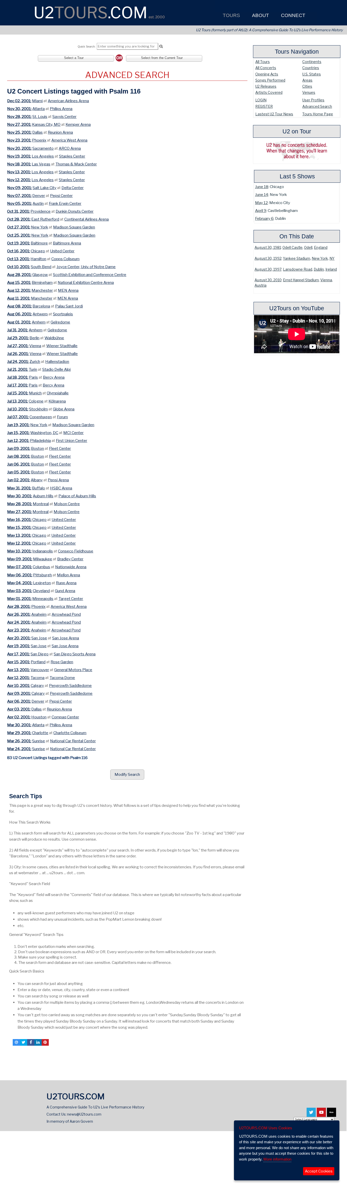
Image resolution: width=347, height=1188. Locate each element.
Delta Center (72, 187)
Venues (308, 92)
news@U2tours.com (84, 1114)
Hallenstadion (57, 361)
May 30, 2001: (19, 495)
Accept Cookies (319, 1171)
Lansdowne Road (297, 269)
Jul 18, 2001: (17, 377)
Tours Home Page (317, 114)
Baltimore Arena (67, 243)
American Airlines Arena (68, 100)
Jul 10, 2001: (17, 409)
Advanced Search (317, 106)
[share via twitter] (23, 1042)
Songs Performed (270, 80)
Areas (307, 80)
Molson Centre (67, 503)
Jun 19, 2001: (18, 424)
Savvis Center (64, 116)
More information (277, 1159)
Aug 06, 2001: (19, 314)
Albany (37, 479)
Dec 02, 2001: (19, 100)
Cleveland (41, 590)
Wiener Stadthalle (61, 345)
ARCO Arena (70, 148)
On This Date (296, 236)
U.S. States (311, 74)
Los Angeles (43, 156)
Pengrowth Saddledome (70, 685)
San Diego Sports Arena (75, 654)
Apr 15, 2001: (18, 661)
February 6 (264, 218)
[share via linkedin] (37, 1042)
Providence (40, 211)
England (320, 247)
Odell (308, 247)
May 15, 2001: (19, 527)
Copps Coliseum (65, 258)
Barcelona (41, 306)
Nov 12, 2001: (19, 179)
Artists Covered (268, 92)
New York (320, 258)
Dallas (37, 132)
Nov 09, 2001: (19, 187)
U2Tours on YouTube (296, 308)
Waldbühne (54, 337)
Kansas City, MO (46, 124)
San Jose (39, 638)
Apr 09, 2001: (19, 693)
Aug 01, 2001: (19, 322)
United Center (62, 251)
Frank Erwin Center (65, 203)
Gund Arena (65, 590)
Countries (310, 68)
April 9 (260, 210)
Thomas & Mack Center (76, 164)
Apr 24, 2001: (18, 622)
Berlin (34, 337)
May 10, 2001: (19, 551)
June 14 (261, 194)
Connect (292, 15)
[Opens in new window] (311, 1114)
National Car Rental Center (73, 740)
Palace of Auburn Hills (77, 495)
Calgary (37, 685)
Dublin (319, 269)
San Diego (39, 654)
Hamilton (38, 258)
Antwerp (40, 314)
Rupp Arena (66, 582)
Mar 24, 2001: (19, 748)
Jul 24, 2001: (18, 361)
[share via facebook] (30, 1042)
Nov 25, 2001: (19, 132)
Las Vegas (41, 164)
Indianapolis (42, 551)
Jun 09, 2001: (18, 448)
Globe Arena (63, 409)
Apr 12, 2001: (18, 677)
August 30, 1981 (268, 247)
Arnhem (38, 322)
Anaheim (38, 614)
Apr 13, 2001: (18, 669)
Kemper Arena (78, 124)
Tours (231, 15)
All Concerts (265, 68)
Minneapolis (42, 598)
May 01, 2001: (19, 598)
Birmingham (42, 282)
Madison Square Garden (74, 227)
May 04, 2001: (19, 582)
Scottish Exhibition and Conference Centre (89, 274)
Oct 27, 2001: (18, 227)
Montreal (41, 503)
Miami (37, 100)
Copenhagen (40, 416)
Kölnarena (57, 401)
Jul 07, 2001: (18, 416)
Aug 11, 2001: (18, 298)
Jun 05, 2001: (18, 472)
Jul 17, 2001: (17, 385)
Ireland (331, 269)
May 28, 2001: (19, 503)
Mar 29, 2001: (19, 732)
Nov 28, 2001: (19, 116)
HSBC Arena (61, 488)
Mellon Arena (68, 575)
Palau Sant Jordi (69, 306)
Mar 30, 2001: (19, 724)
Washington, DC (44, 432)
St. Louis (39, 116)
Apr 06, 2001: (19, 701)
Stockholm (38, 409)
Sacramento (43, 148)
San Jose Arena (65, 638)
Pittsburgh (42, 575)
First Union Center (71, 440)
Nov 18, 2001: (19, 164)
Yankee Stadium (296, 258)
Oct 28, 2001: (18, 219)
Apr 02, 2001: (18, 717)
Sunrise (38, 740)
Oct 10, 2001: (18, 266)
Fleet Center (60, 448)
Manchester (42, 290)
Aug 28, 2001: (19, 274)
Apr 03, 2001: (18, 709)
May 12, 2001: (19, 543)
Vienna (326, 280)
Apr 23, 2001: (18, 630)
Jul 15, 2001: (17, 393)
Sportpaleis (63, 314)
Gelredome (60, 322)
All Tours (262, 61)
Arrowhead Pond (66, 614)
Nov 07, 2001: (19, 195)
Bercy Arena (54, 377)
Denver (38, 195)
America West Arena (69, 140)
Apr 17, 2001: (18, 654)
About (260, 15)
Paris (33, 377)
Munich (35, 393)
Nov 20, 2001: (19, 148)
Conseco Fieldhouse (75, 551)
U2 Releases (265, 86)
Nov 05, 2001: (19, 203)
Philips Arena (61, 108)
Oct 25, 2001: (18, 235)
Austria (260, 285)
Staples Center (72, 156)
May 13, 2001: (19, 535)
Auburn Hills (43, 495)
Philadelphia (40, 440)
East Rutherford (45, 219)
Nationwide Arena (70, 566)
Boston (37, 448)
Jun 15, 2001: (18, 432)
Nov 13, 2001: (19, 171)
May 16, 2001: (19, 519)
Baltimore (39, 243)
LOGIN (260, 100)
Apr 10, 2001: (18, 685)
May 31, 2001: (19, 488)
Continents (311, 61)
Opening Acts (266, 74)
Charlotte (40, 732)
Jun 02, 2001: (18, 479)
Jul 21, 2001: (17, 369)
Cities (307, 86)
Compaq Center (65, 717)
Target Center (70, 598)
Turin (33, 369)
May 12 (261, 202)
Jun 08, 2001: (18, 456)
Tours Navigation (297, 51)
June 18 (261, 186)
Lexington (42, 582)
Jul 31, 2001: (17, 330)
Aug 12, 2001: (19, 290)
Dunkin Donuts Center (74, 211)
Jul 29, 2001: (18, 337)
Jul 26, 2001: (18, 353)
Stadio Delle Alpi (56, 369)
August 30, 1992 (268, 258)
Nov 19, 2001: (19, 156)
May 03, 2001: (19, 590)
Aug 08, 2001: (19, 306)
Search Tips (25, 796)
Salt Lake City (44, 187)
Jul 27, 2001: (17, 345)
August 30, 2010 (268, 280)
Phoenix (39, 140)
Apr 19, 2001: (18, 645)
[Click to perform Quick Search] (161, 46)
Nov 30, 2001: (19, 108)
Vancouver (39, 669)
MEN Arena (68, 290)
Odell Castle (292, 247)
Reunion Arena (60, 132)
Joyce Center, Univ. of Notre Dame (86, 266)
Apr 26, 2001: (18, 614)
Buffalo (38, 488)
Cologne (36, 401)
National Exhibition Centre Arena (86, 282)
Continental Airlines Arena (86, 219)
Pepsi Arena (58, 479)
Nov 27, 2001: (19, 124)
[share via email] (16, 1042)
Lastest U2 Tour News (274, 114)
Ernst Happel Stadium (301, 280)
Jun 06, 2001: (18, 464)
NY (332, 258)
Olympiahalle (58, 393)
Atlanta (38, 108)
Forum (62, 416)
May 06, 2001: (19, 575)
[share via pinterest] (45, 1042)
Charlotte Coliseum (69, 732)
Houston (38, 717)
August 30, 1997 (268, 269)
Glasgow (40, 274)
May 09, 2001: (19, 559)
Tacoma (37, 677)
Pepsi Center (61, 195)
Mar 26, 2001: (19, 740)
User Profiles (313, 100)
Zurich (34, 361)
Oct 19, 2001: (18, 243)
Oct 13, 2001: (18, 258)
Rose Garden (62, 661)
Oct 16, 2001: (18, 251)
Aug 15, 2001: (19, 282)
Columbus (41, 566)
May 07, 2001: (19, 566)
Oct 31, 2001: (18, 211)
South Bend (41, 266)
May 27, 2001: (19, 511)
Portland (38, 661)
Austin (38, 203)
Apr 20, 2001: (18, 638)
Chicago (38, 251)
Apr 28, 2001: (18, 606)
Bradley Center (70, 559)
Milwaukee (42, 559)
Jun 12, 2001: (18, 440)
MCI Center (73, 432)
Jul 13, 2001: (17, 401)
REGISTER (264, 106)
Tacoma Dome (62, 677)
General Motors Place (73, 669)
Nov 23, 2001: (19, 140)
